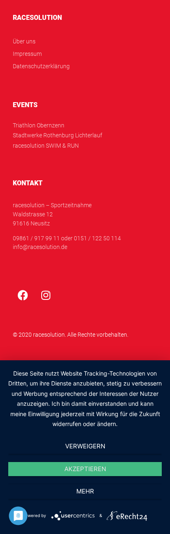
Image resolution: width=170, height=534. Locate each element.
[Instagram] (45, 295)
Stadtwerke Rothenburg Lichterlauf (57, 135)
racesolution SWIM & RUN (46, 145)
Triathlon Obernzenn (38, 125)
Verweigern (85, 446)
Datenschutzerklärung (41, 66)
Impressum (27, 53)
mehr (85, 491)
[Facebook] (23, 295)
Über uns (24, 41)
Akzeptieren (85, 469)
